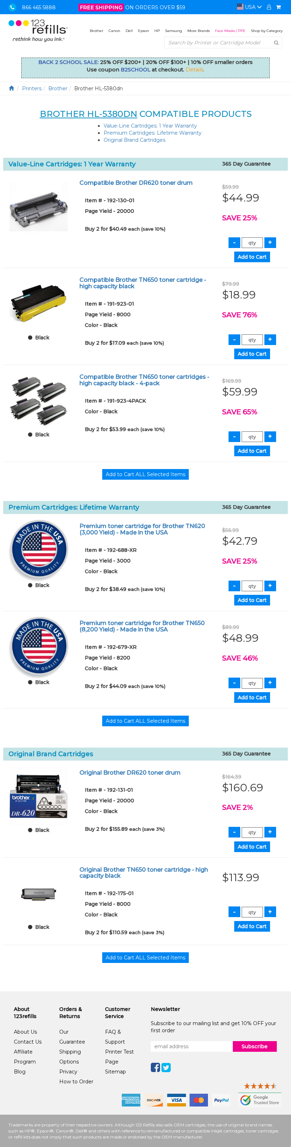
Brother (96, 30)
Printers (32, 88)
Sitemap (115, 1071)
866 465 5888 (39, 7)
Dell (129, 30)
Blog (20, 1071)
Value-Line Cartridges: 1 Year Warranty (150, 126)
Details (194, 69)
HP (157, 30)
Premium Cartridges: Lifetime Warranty (153, 133)
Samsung (173, 30)
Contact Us (28, 1042)
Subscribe (255, 1046)
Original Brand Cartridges (134, 140)
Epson (143, 30)
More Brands (198, 30)
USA (250, 7)
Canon (114, 30)
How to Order (76, 1081)
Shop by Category (266, 30)
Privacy (68, 1071)
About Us (25, 1032)
